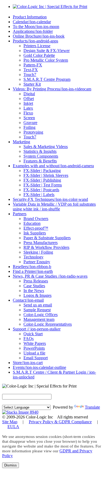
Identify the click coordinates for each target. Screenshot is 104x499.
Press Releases (35, 281)
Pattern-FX (32, 65)
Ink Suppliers (34, 233)
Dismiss (10, 465)
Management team (38, 319)
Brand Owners (35, 218)
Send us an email (37, 305)
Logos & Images (37, 295)
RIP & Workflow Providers (46, 247)
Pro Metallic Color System (45, 60)
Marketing (21, 141)
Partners (19, 213)
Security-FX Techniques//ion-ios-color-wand (50, 199)
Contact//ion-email (28, 300)
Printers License (36, 45)
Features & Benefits (40, 161)
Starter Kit (32, 84)
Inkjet (28, 103)
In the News (33, 290)
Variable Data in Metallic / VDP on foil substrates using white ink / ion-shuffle (54, 206)
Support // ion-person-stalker (37, 329)
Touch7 (29, 74)
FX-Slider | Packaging (42, 170)
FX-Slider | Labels (38, 194)
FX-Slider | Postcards (41, 189)
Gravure (30, 122)
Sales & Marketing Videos (45, 146)
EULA (13, 426)
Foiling (29, 127)
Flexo (28, 113)
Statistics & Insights (40, 151)
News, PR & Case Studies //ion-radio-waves (50, 276)
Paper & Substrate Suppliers (47, 237)
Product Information (30, 17)
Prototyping (33, 132)
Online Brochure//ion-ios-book (39, 36)
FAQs (28, 338)
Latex (28, 108)
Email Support (35, 358)
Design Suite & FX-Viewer (46, 50)
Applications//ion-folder (33, 31)
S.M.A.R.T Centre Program (46, 79)
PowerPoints (34, 348)
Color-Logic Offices (40, 314)
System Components (40, 156)
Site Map (9, 422)
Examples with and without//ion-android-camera (53, 165)
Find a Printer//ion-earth (33, 271)
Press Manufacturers (40, 242)
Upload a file (34, 353)
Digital (29, 93)
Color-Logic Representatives (47, 324)
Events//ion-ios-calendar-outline (39, 367)
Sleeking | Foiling (38, 252)
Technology (33, 257)
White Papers (34, 343)
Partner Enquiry (36, 262)
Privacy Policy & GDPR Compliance (60, 422)
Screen (29, 117)
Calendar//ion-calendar (32, 21)
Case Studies (34, 286)
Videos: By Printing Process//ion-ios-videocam (52, 89)
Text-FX (30, 69)
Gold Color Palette (39, 55)
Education (32, 223)
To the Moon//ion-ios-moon (36, 26)
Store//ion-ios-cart (28, 362)
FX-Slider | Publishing (42, 180)
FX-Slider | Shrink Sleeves (45, 175)
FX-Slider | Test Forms (42, 185)
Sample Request (37, 310)
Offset (28, 98)
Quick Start (33, 334)
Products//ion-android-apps (35, 41)
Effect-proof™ (35, 228)
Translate (92, 407)
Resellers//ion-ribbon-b (32, 266)
